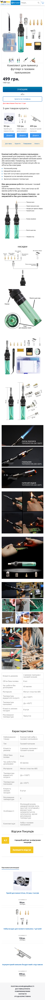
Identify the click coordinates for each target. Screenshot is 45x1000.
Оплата (36, 143)
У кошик (22, 89)
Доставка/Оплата (22, 989)
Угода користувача (22, 996)
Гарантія (17, 143)
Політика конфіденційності (22, 986)
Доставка (8, 143)
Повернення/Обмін (22, 991)
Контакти (23, 994)
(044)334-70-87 (5, 4)
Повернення (27, 143)
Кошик (42, 3)
